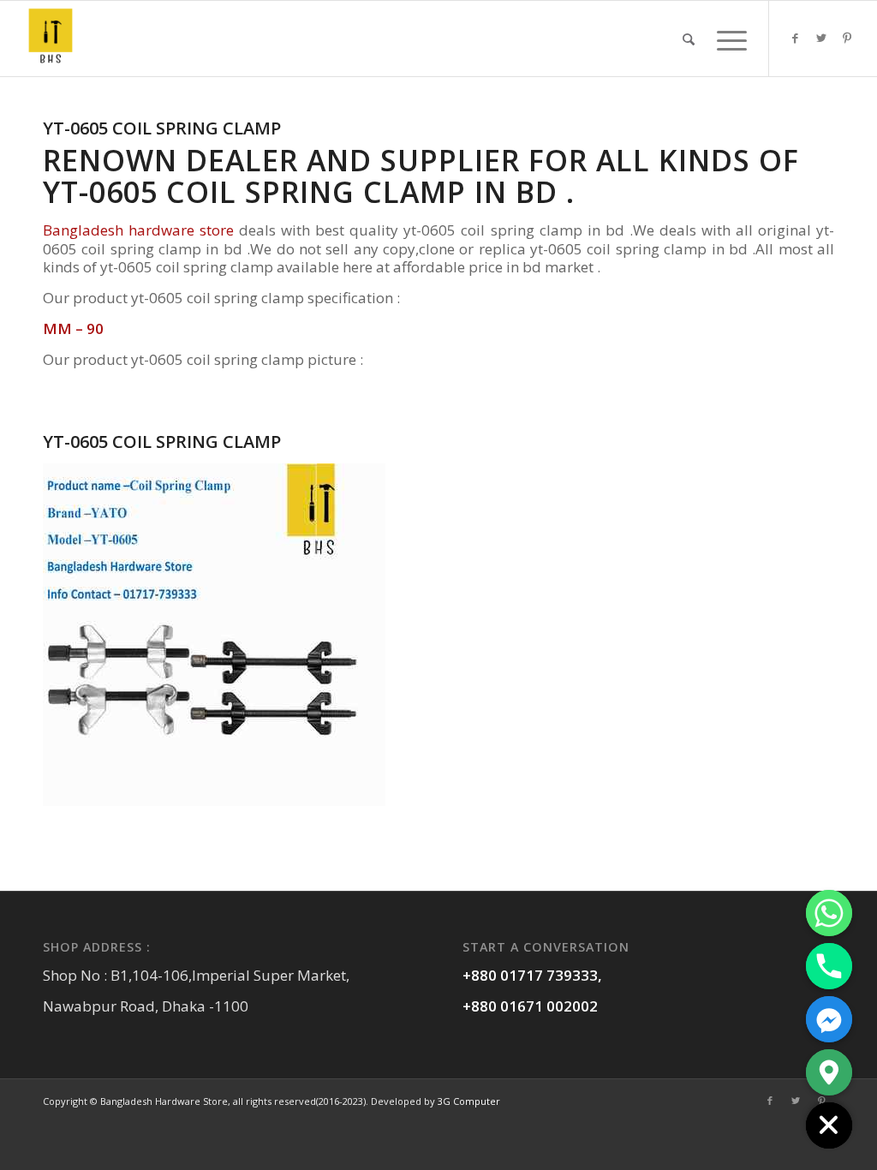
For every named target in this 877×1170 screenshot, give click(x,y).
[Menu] (726, 38)
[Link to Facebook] (795, 38)
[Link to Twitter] (821, 38)
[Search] (688, 38)
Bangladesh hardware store (138, 230)
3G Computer (469, 1101)
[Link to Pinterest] (847, 38)
